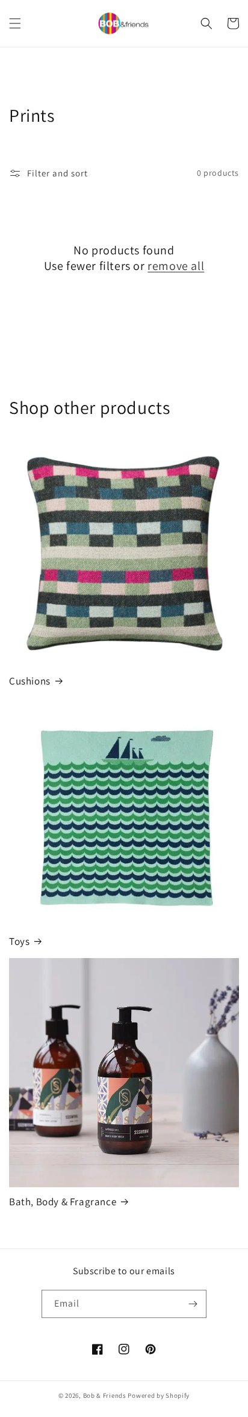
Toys (19, 941)
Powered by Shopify (159, 1395)
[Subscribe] (192, 1304)
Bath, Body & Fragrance (62, 1201)
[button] (15, 23)
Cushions (30, 681)
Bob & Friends (104, 1395)
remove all (175, 266)
